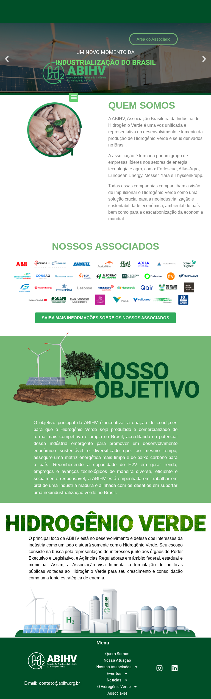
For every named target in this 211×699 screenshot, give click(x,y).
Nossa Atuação (117, 660)
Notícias (114, 680)
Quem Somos (117, 654)
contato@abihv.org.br (59, 683)
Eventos (114, 673)
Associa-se (117, 693)
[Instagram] (159, 668)
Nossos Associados (114, 667)
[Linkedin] (175, 668)
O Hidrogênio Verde (114, 686)
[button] (73, 97)
